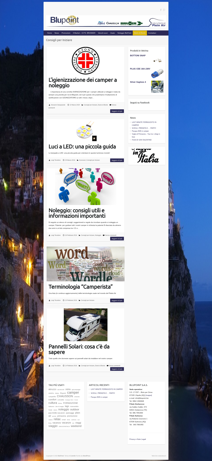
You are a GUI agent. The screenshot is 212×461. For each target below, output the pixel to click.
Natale (50, 410)
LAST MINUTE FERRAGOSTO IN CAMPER (107, 389)
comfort (52, 399)
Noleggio (98, 235)
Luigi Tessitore (56, 160)
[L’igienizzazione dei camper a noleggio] (86, 61)
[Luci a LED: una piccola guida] (86, 130)
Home (49, 33)
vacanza (57, 423)
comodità (60, 400)
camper (73, 392)
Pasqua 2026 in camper (140, 131)
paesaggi (70, 413)
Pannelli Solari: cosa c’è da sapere (79, 349)
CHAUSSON (65, 396)
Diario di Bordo (140, 33)
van (73, 423)
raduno (50, 419)
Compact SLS (69, 400)
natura (55, 410)
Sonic (68, 419)
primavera (61, 416)
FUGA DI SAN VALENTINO (142, 140)
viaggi (78, 423)
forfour (60, 403)
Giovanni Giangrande (58, 105)
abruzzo (52, 389)
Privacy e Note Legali (137, 439)
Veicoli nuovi (103, 33)
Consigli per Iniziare (90, 105)
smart (64, 420)
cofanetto (77, 396)
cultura (52, 402)
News (57, 33)
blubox (57, 393)
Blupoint (63, 393)
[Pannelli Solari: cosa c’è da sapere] (86, 324)
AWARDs (51, 393)
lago (67, 406)
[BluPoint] (106, 22)
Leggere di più (117, 111)
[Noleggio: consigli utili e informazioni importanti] (86, 186)
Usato (112, 33)
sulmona (73, 419)
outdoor (74, 409)
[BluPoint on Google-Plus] (164, 9)
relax (57, 419)
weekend (76, 426)
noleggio (63, 409)
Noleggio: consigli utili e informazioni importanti (77, 212)
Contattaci (152, 33)
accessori (60, 389)
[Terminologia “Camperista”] (86, 264)
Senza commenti (110, 235)
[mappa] (149, 395)
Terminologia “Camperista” (81, 286)
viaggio (53, 426)
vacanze (66, 422)
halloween (51, 406)
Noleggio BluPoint (124, 33)
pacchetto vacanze (56, 413)
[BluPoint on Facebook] (160, 9)
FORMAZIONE (70, 403)
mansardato (74, 406)
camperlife (52, 397)
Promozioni (66, 33)
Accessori (82, 160)
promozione (72, 416)
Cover (76, 400)
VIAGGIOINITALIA (64, 426)
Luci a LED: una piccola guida (82, 146)
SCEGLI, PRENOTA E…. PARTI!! (144, 128)
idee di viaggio (59, 406)
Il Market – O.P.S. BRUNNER (84, 33)
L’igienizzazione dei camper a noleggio (83, 82)
